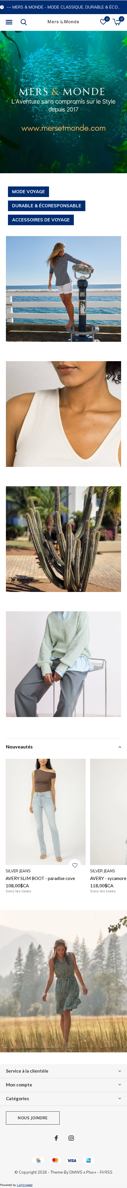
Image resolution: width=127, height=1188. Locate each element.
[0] (117, 22)
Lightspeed (24, 1185)
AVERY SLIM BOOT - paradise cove (40, 878)
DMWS (75, 1172)
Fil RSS (106, 1172)
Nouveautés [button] (19, 746)
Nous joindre (33, 1117)
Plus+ (91, 1172)
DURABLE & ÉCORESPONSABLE (46, 205)
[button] (9, 22)
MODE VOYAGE (28, 191)
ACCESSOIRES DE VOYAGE (41, 220)
